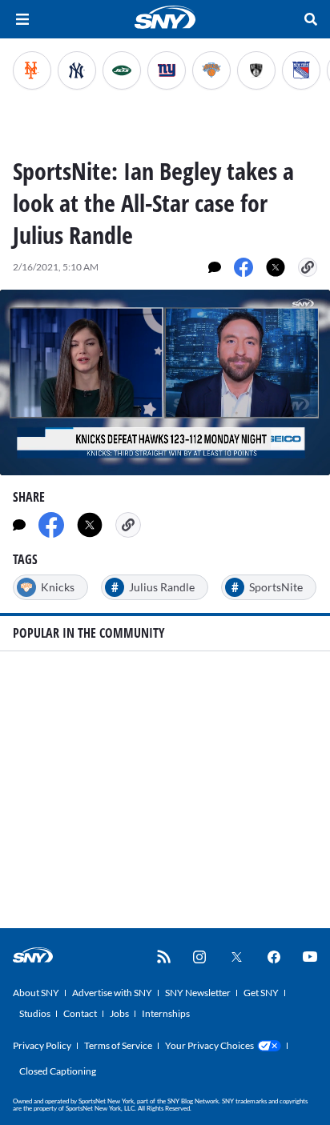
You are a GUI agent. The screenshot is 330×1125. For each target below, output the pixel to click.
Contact (80, 1013)
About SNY (36, 993)
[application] (165, 382)
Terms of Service (118, 1045)
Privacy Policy (42, 1045)
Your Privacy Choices (209, 1045)
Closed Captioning (57, 1071)
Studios (34, 1013)
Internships (166, 1013)
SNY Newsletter (198, 993)
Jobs (119, 1013)
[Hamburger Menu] (22, 19)
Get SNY (261, 993)
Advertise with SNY (112, 993)
